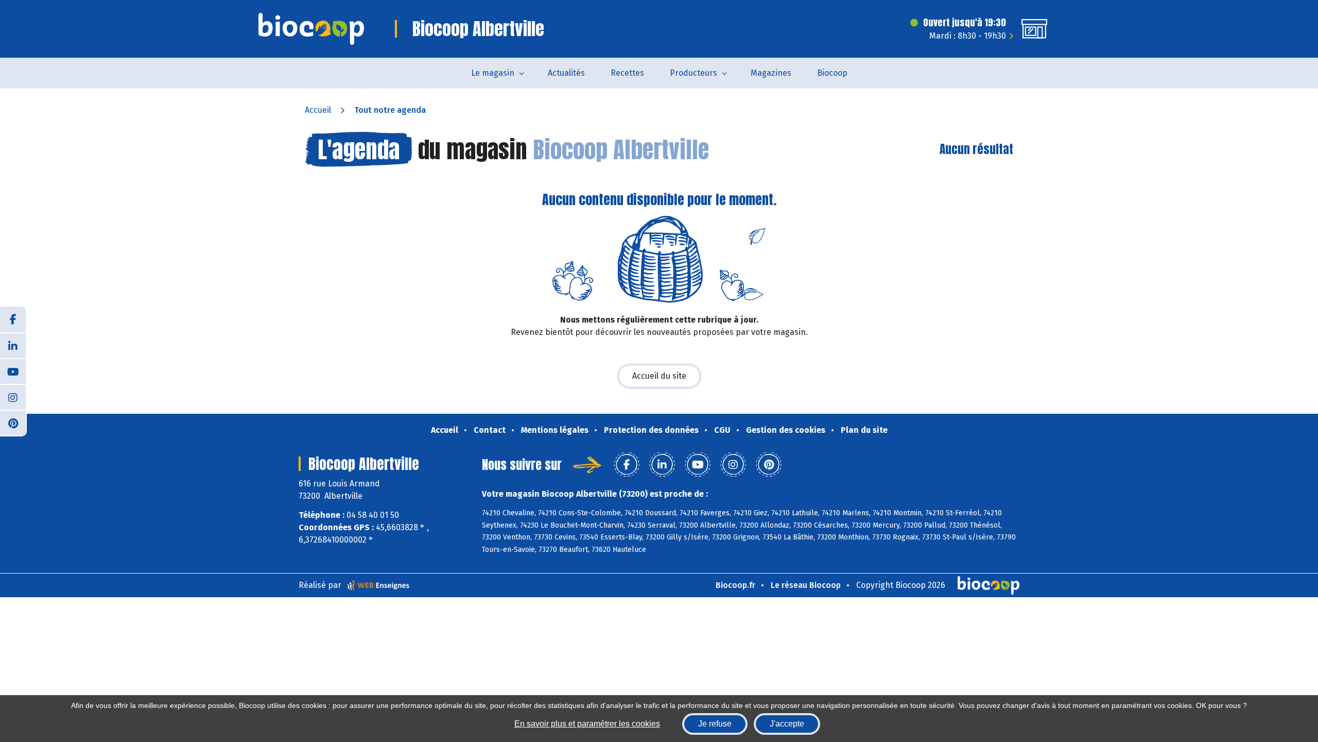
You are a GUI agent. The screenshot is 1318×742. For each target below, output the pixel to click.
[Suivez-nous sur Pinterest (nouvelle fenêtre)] (13, 422)
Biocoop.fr (735, 585)
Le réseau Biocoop (806, 585)
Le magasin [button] (492, 73)
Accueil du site (659, 376)
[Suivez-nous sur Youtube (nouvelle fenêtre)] (13, 371)
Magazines (771, 73)
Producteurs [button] (693, 73)
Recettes (627, 73)
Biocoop (832, 73)
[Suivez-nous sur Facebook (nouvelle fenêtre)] (13, 319)
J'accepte (787, 723)
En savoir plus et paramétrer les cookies (587, 723)
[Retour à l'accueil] (311, 29)
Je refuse (715, 723)
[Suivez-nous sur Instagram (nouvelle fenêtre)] (13, 397)
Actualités (566, 73)
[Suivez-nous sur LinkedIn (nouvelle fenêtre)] (13, 345)
